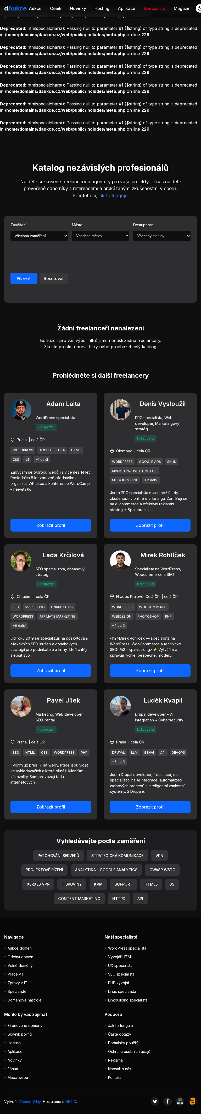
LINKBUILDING (62, 607)
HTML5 (151, 884)
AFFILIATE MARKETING (58, 616)
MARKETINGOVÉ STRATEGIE (134, 471)
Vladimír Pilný (29, 1101)
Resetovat (54, 278)
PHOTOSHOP (148, 616)
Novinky (78, 8)
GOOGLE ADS (150, 462)
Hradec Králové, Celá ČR (138, 596)
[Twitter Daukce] (155, 1101)
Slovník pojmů (20, 1034)
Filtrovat (23, 278)
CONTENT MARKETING (79, 898)
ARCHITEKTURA (52, 450)
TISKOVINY (72, 884)
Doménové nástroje (25, 1000)
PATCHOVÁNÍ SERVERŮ (58, 855)
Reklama (115, 1060)
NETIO (70, 1101)
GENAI (149, 752)
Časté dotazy (119, 1034)
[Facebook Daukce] (167, 1101)
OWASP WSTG (162, 869)
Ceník (56, 8)
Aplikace (126, 8)
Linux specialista (122, 991)
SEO (16, 607)
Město (77, 225)
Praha (22, 439)
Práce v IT (16, 974)
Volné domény (20, 965)
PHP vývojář (118, 983)
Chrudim (24, 596)
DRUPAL (118, 752)
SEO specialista (121, 974)
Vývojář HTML (120, 957)
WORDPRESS (23, 450)
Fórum (13, 1069)
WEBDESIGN (121, 616)
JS (27, 460)
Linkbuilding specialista (128, 1000)
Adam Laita (63, 404)
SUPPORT (123, 884)
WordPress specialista (127, 948)
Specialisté (154, 8)
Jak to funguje (120, 1025)
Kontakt (114, 1077)
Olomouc (124, 451)
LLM (134, 752)
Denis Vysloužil (163, 404)
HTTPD (118, 898)
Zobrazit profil (51, 525)
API (162, 752)
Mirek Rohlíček (162, 555)
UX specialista (120, 965)
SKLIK (171, 462)
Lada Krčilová (63, 555)
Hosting (101, 8)
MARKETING (35, 607)
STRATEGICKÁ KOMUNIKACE (117, 855)
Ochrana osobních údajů (129, 1051)
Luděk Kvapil (162, 700)
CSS (16, 460)
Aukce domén (20, 948)
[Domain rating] (192, 1101)
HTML (76, 450)
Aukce (35, 8)
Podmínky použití (123, 1043)
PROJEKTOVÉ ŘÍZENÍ (44, 869)
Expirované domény (25, 1025)
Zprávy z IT (17, 983)
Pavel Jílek (63, 700)
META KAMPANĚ (125, 480)
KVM (98, 884)
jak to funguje (112, 195)
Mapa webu (18, 1077)
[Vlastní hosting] (180, 1101)
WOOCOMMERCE (152, 607)
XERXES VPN (38, 884)
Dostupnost (143, 225)
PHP (168, 616)
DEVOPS (178, 752)
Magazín (182, 8)
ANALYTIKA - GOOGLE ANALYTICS (106, 869)
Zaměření (18, 225)
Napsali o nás (119, 1069)
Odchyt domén (20, 957)
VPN (159, 855)
